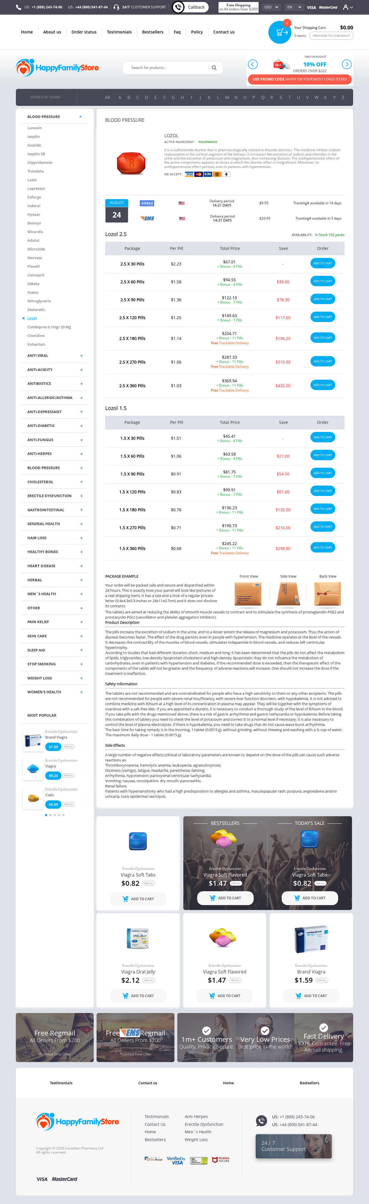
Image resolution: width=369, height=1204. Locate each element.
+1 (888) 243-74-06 (47, 7)
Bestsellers (152, 32)
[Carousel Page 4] (59, 815)
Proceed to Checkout (331, 35)
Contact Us (224, 32)
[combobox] (271, 7)
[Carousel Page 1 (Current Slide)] (46, 815)
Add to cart (323, 263)
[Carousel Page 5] (63, 815)
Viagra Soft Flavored (225, 875)
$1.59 (53, 746)
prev (253, 64)
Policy (197, 32)
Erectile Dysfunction (61, 732)
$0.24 (53, 775)
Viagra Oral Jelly (138, 972)
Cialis (49, 795)
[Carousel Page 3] (55, 815)
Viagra (50, 766)
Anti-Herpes (196, 1116)
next (346, 64)
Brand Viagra (56, 737)
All (107, 97)
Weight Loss (196, 1139)
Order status (84, 32)
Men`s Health (198, 1131)
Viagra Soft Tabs (138, 875)
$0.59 (53, 804)
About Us (52, 32)
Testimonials (119, 32)
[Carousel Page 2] (50, 815)
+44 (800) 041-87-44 (91, 7)
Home (27, 32)
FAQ (177, 32)
